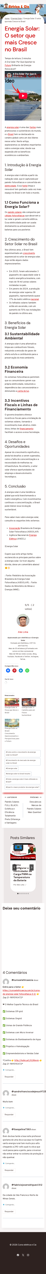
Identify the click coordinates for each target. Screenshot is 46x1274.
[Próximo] (32, 867)
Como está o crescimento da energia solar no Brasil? (21, 753)
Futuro (8, 65)
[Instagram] (28, 1255)
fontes (33, 127)
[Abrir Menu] (40, 5)
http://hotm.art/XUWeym (26, 1060)
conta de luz (23, 391)
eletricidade (10, 186)
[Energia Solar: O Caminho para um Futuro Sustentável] (29, 702)
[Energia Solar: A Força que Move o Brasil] (12, 702)
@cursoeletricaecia (22, 980)
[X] (23, 1255)
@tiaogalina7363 (21, 1129)
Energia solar (11, 768)
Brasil (11, 134)
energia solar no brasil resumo (18, 774)
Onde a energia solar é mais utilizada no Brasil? (22, 780)
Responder (9, 1077)
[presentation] (23, 851)
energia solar (13, 127)
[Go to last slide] (14, 867)
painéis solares (15, 212)
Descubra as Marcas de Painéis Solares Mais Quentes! (34, 805)
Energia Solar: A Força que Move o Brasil (12, 710)
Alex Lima (20, 885)
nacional (35, 299)
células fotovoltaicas (15, 215)
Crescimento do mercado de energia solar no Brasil (21, 761)
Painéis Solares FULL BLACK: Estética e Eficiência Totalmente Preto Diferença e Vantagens (12, 810)
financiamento (26, 428)
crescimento (29, 253)
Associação (14, 528)
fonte (24, 186)
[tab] (18, 893)
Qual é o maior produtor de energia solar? (22, 787)
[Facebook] (18, 1255)
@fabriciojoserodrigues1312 (27, 1185)
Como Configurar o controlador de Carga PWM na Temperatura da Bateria (22, 872)
